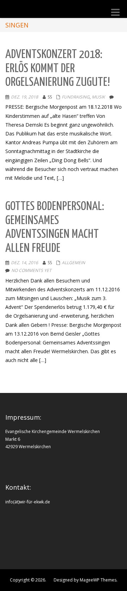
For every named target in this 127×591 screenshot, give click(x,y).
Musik (98, 97)
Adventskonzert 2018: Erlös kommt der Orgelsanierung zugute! (57, 68)
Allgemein (73, 263)
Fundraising (76, 97)
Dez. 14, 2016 (24, 263)
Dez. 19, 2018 (24, 97)
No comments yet (31, 270)
